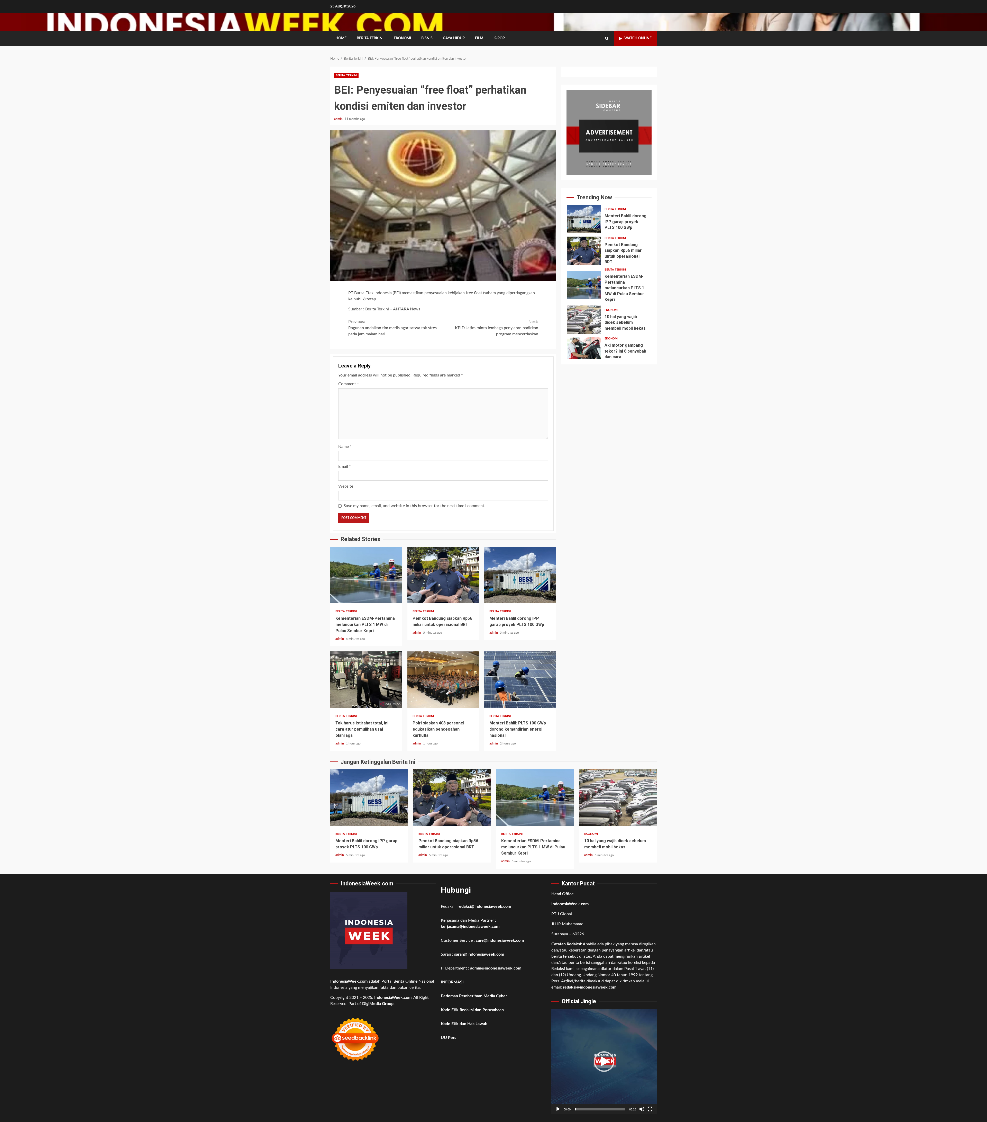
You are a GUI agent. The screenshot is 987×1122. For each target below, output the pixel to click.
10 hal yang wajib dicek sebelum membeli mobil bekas (584, 320)
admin (338, 119)
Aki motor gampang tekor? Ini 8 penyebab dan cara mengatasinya (584, 351)
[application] (604, 1061)
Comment (348, 384)
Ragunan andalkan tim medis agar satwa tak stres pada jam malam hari (392, 328)
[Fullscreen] (650, 1109)
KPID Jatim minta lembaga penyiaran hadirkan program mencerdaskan (496, 328)
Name (345, 447)
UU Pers (448, 1038)
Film (479, 38)
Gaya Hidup (454, 38)
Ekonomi (402, 38)
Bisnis (427, 38)
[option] (609, 220)
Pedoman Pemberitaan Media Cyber (474, 996)
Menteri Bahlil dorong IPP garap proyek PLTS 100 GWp (520, 575)
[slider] (600, 1109)
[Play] (558, 1109)
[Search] (606, 38)
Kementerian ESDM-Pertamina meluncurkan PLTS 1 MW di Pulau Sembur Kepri (366, 575)
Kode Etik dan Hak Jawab (464, 1024)
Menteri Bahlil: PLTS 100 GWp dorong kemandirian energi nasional (520, 679)
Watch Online (638, 38)
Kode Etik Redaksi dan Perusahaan (472, 1010)
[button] (604, 1061)
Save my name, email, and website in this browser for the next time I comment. (414, 506)
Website (345, 486)
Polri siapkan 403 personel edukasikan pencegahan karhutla (443, 679)
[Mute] (641, 1109)
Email (344, 466)
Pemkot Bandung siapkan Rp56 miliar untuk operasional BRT (443, 575)
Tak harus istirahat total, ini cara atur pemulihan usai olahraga (366, 679)
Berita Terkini (370, 38)
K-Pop (499, 38)
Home (340, 38)
